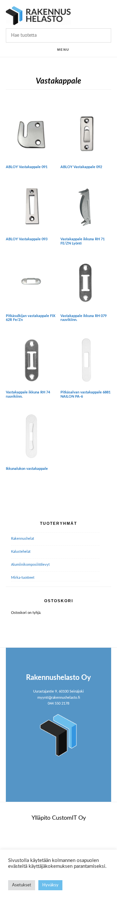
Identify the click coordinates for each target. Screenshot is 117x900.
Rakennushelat (22, 538)
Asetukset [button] (21, 885)
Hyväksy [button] (50, 885)
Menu (63, 49)
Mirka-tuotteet (22, 577)
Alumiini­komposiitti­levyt (30, 564)
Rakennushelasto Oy (38, 15)
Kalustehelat (21, 551)
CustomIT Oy (69, 818)
